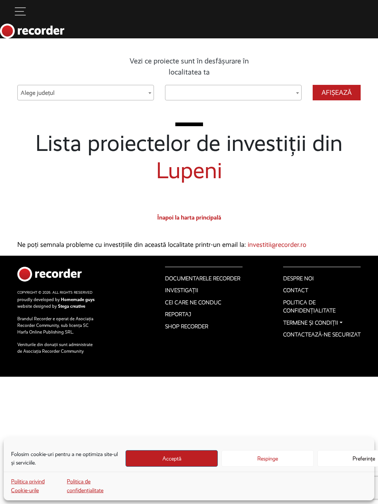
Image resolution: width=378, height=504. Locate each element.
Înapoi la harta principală (189, 217)
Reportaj (178, 314)
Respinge (267, 458)
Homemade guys (77, 299)
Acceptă (171, 458)
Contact (295, 290)
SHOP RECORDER (186, 326)
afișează (337, 93)
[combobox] (85, 92)
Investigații (181, 290)
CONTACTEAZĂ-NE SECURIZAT (322, 334)
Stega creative (71, 306)
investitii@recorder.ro (277, 245)
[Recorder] (32, 31)
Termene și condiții (310, 323)
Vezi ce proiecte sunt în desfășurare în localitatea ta (189, 66)
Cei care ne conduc (193, 302)
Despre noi (298, 278)
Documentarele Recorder (202, 278)
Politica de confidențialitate (309, 306)
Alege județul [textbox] (38, 92)
